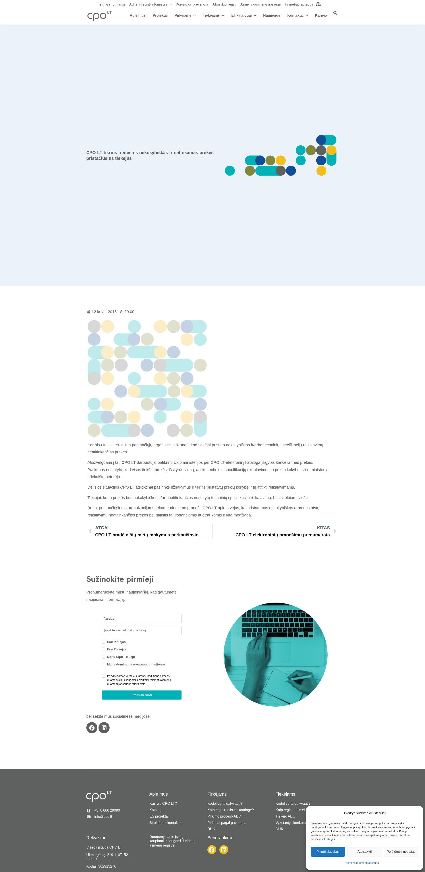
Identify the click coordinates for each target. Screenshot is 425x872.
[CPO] (99, 15)
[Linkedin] (104, 727)
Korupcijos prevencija (192, 4)
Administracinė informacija (148, 4)
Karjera (321, 15)
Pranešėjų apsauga (299, 4)
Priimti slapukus (328, 851)
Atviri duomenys (224, 4)
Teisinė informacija (111, 4)
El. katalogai (241, 15)
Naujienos (271, 15)
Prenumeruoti (141, 695)
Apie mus (138, 15)
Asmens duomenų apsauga (362, 862)
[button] (335, 13)
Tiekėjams (211, 15)
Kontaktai (295, 15)
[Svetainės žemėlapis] (318, 4)
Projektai (160, 15)
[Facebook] (91, 727)
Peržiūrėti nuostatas (401, 851)
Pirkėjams (183, 15)
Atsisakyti (364, 851)
